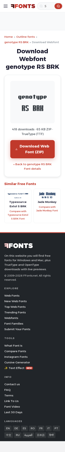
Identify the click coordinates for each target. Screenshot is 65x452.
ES (24, 428)
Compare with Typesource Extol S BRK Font (18, 215)
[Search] (58, 6)
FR (41, 428)
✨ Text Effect (18, 368)
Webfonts (11, 318)
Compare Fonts (15, 351)
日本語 (41, 435)
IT (48, 428)
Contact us (12, 384)
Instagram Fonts (16, 356)
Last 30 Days (13, 412)
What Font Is (13, 345)
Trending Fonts (15, 312)
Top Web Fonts (15, 306)
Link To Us (11, 401)
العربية (28, 435)
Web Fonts (12, 295)
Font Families (13, 323)
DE (16, 428)
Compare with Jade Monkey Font (47, 209)
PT (56, 428)
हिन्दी (51, 435)
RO (33, 428)
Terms (8, 395)
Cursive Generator (17, 362)
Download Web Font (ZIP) (34, 149)
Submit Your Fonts (17, 329)
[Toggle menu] (5, 6)
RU (18, 435)
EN (8, 428)
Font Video (12, 406)
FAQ (7, 390)
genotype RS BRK (16, 42)
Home (8, 36)
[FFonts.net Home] (23, 6)
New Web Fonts (15, 301)
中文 (8, 435)
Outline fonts (25, 36)
